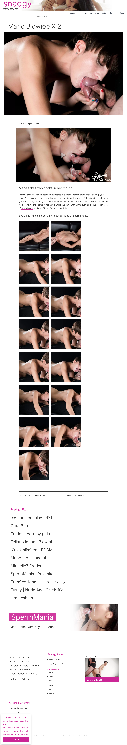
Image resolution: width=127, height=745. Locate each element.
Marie (23, 188)
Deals (122, 13)
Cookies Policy (66, 735)
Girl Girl (13, 669)
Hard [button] (50, 689)
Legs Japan (94, 679)
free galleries (94, 13)
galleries (27, 495)
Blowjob (70, 495)
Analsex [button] (51, 676)
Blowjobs (14, 661)
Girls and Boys (79, 495)
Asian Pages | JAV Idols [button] (56, 664)
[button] (63, 155)
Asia (21, 495)
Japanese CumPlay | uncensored (36, 627)
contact (104, 13)
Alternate (14, 657)
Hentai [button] (51, 672)
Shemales (31, 673)
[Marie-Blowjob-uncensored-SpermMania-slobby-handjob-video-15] (66, 432)
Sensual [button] (51, 693)
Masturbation (17, 673)
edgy (79, 13)
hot (85, 13)
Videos (25, 679)
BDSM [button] (51, 681)
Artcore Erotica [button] (15, 712)
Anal (30, 657)
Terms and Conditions (31, 735)
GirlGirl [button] (51, 685)
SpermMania (27, 208)
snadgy (72, 13)
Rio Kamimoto (91, 657)
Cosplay (14, 665)
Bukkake (26, 661)
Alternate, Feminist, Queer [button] (19, 708)
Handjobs (25, 669)
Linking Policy (56, 735)
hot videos (35, 495)
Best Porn (113, 13)
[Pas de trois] (34, 236)
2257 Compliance (77, 735)
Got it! (16, 739)
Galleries (14, 679)
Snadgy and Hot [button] (54, 659)
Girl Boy (34, 665)
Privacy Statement (45, 735)
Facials (24, 665)
